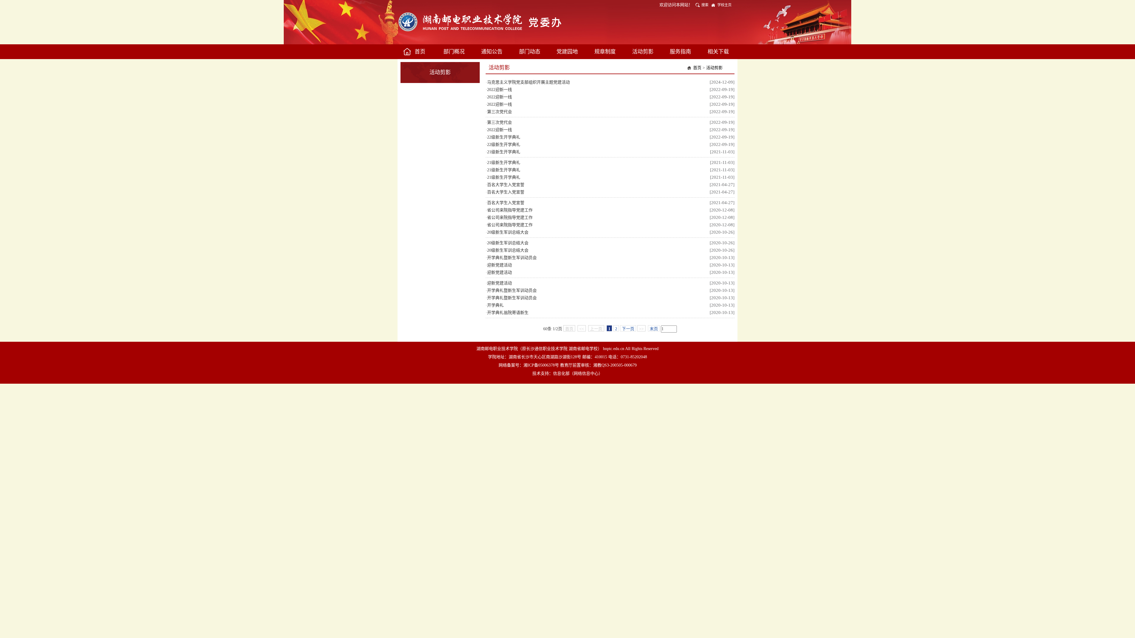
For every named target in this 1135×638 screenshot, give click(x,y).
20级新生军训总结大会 (507, 232)
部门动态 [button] (529, 52)
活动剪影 (714, 68)
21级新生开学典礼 (503, 152)
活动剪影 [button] (643, 52)
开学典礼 (495, 305)
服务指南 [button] (680, 52)
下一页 (628, 329)
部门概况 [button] (454, 52)
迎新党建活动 (499, 265)
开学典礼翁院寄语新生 (507, 312)
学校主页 (724, 5)
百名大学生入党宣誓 (505, 185)
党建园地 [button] (567, 52)
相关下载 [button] (718, 52)
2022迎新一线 (499, 89)
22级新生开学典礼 (503, 137)
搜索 (704, 5)
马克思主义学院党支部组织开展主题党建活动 (528, 82)
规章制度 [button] (605, 52)
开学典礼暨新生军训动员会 (512, 257)
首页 (697, 68)
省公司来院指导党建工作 (510, 210)
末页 (654, 329)
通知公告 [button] (491, 52)
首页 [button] (420, 52)
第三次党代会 (499, 112)
